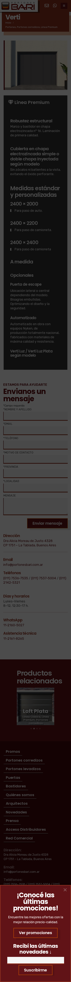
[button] (35, 933)
